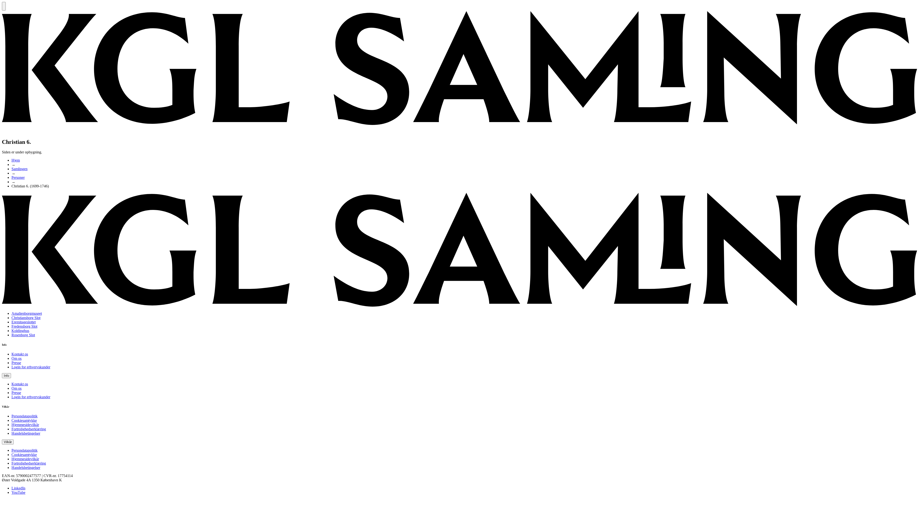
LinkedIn (18, 488)
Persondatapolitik (24, 416)
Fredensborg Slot (24, 326)
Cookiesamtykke (24, 420)
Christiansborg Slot (25, 318)
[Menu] (4, 6)
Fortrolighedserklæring (28, 429)
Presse (16, 363)
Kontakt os (19, 354)
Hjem (15, 160)
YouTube (18, 492)
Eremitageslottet (23, 322)
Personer (18, 177)
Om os (16, 358)
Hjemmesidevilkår (25, 425)
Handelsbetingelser (25, 433)
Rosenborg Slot (23, 335)
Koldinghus (20, 331)
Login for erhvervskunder (30, 367)
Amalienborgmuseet (26, 313)
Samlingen (19, 169)
